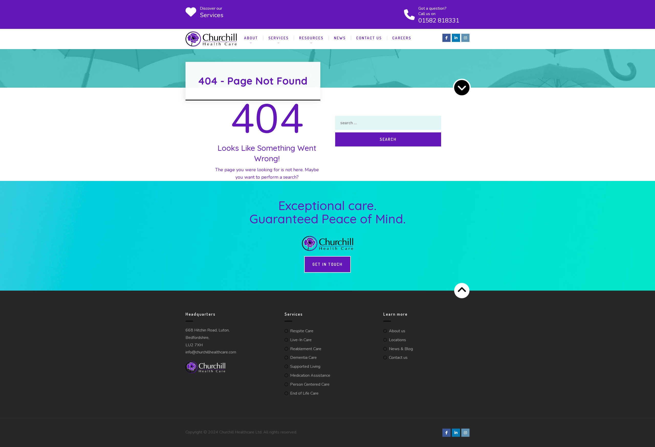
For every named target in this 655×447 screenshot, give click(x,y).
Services (278, 37)
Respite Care (301, 331)
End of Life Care (304, 393)
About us (397, 331)
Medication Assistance (310, 375)
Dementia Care (303, 357)
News (340, 37)
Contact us (398, 357)
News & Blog (401, 349)
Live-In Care (301, 340)
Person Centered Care (310, 384)
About (251, 37)
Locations (397, 340)
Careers (401, 37)
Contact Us (369, 37)
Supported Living (305, 366)
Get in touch (327, 264)
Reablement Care (305, 349)
